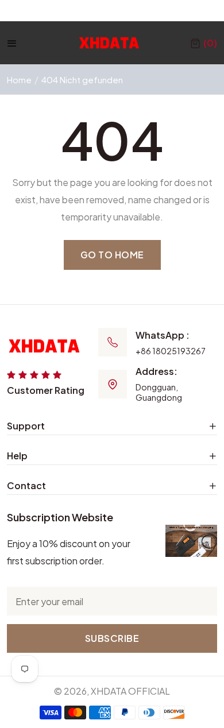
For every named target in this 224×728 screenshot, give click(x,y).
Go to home (112, 255)
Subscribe (112, 638)
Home (19, 79)
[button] (203, 43)
